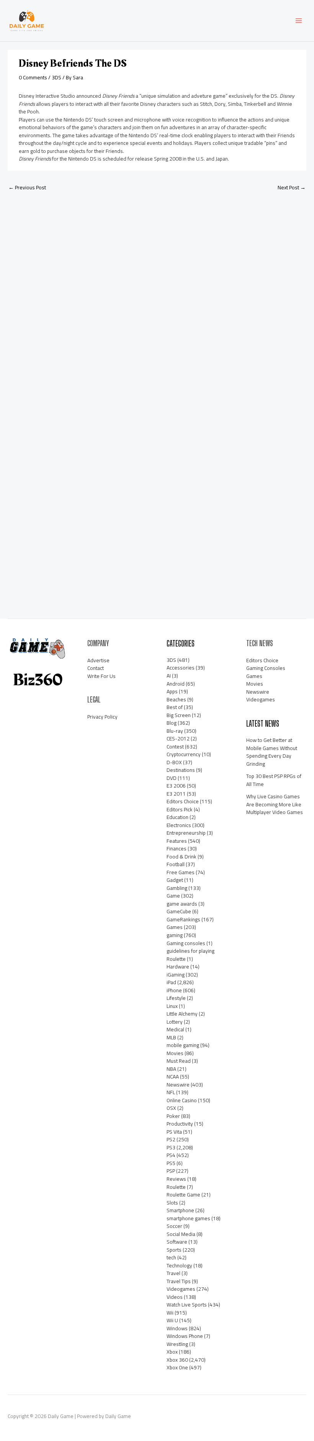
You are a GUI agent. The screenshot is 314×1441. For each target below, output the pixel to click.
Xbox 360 (177, 1360)
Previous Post (27, 187)
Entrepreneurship (186, 833)
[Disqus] (157, 298)
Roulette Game (183, 1195)
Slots (172, 1203)
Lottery (175, 1022)
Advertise (98, 660)
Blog (172, 723)
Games (175, 927)
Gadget (175, 880)
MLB (171, 1037)
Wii (170, 1313)
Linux (172, 1006)
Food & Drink (181, 857)
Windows (177, 1328)
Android (176, 684)
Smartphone (180, 1210)
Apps (172, 691)
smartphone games (188, 1218)
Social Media (181, 1234)
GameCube (179, 911)
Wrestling (177, 1344)
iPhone (174, 990)
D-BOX (174, 762)
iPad (171, 982)
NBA (171, 1069)
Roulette (176, 1187)
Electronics (179, 825)
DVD (172, 778)
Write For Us (101, 676)
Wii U (172, 1320)
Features (177, 841)
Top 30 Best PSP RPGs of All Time (273, 780)
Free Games (181, 872)
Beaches (176, 699)
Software (177, 1242)
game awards (182, 904)
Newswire (178, 1085)
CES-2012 (178, 738)
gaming (175, 935)
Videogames (181, 1289)
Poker (173, 1116)
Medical (175, 1029)
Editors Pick (180, 809)
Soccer (174, 1226)
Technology (179, 1265)
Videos (175, 1297)
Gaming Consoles (265, 668)
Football (176, 864)
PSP (171, 1171)
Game (173, 896)
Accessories (181, 668)
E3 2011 (176, 794)
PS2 (171, 1139)
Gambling (177, 888)
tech (171, 1257)
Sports (174, 1250)
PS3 (171, 1147)
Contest (175, 747)
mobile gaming (183, 1045)
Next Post (292, 187)
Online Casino (182, 1100)
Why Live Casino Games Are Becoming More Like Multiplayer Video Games (274, 804)
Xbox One (177, 1367)
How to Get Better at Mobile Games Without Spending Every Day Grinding (271, 752)
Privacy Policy (102, 717)
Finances (176, 848)
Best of (175, 707)
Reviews (176, 1179)
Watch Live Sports (187, 1305)
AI (169, 676)
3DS (56, 77)
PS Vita (174, 1132)
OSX (171, 1108)
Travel (173, 1273)
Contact (95, 668)
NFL (171, 1092)
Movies (175, 1053)
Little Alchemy (182, 1014)
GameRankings (183, 919)
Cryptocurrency (184, 754)
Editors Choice (183, 801)
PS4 (171, 1155)
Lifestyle (176, 998)
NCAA (173, 1077)
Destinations (181, 770)
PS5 (171, 1163)
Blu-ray (175, 731)
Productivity (180, 1124)
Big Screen (179, 715)
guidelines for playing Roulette (190, 955)
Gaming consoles (186, 943)
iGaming (176, 975)
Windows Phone (185, 1336)
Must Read (179, 1061)
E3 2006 (176, 786)
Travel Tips (179, 1281)
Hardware (178, 967)
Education (177, 817)
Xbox (172, 1352)
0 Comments (33, 77)
